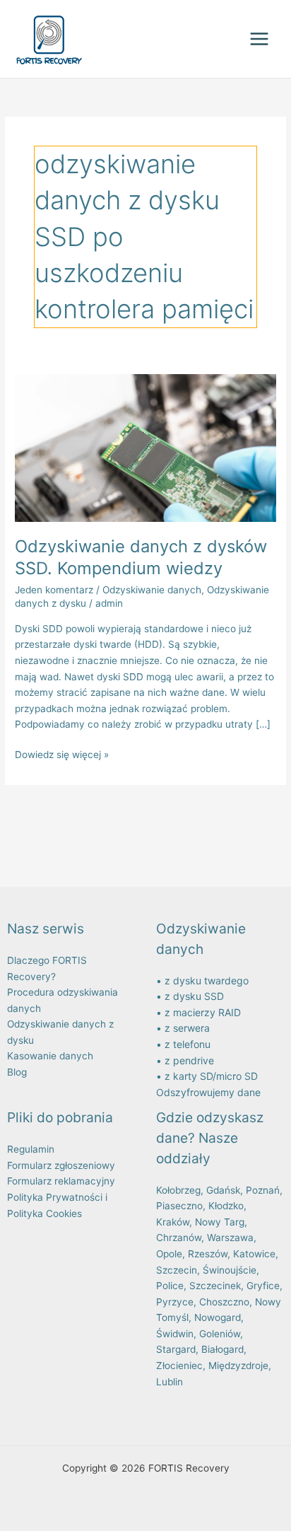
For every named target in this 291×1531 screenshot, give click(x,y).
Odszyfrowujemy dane (208, 1092)
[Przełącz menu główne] (260, 39)
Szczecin (176, 1270)
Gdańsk (223, 1190)
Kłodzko (226, 1205)
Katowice (254, 1253)
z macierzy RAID (203, 1012)
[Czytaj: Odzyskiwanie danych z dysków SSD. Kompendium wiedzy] (145, 447)
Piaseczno (179, 1205)
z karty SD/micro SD (211, 1076)
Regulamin (30, 1149)
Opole (169, 1253)
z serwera (187, 1028)
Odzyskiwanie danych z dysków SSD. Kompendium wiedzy (141, 557)
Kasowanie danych (50, 1055)
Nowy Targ (219, 1222)
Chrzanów (178, 1237)
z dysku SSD (194, 996)
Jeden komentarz (54, 589)
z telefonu (187, 1044)
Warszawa (230, 1237)
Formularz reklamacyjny (61, 1181)
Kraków (172, 1222)
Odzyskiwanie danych (151, 589)
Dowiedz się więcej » (62, 753)
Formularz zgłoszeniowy (61, 1165)
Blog (17, 1072)
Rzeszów (207, 1253)
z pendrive (189, 1060)
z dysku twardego (207, 980)
